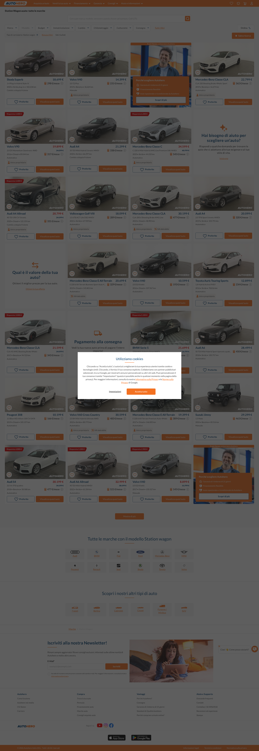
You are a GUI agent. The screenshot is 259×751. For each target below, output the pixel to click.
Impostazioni (115, 391)
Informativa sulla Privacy (146, 379)
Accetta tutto (141, 391)
